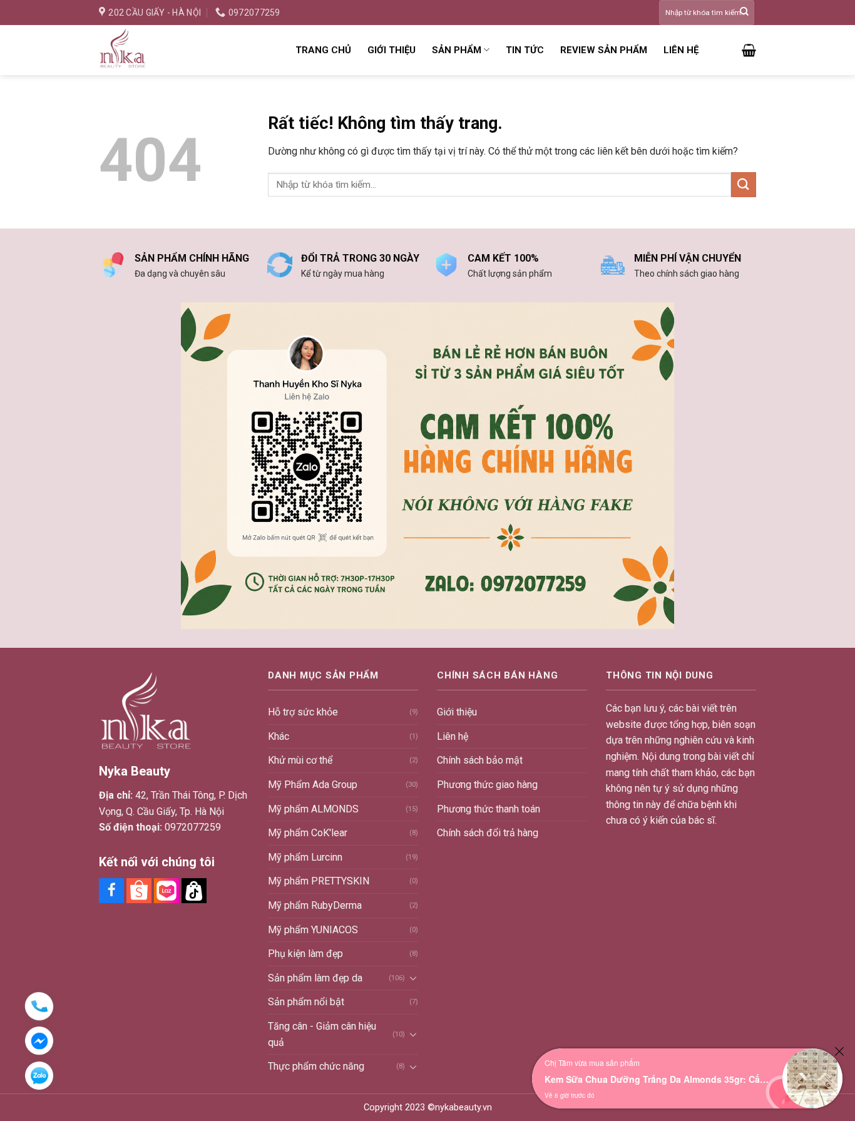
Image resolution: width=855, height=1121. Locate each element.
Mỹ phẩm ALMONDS (313, 809)
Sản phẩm (456, 50)
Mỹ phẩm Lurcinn (305, 857)
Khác (278, 736)
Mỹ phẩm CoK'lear (307, 833)
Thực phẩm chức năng (316, 1066)
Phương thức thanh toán (488, 809)
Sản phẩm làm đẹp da (315, 978)
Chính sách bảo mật (480, 760)
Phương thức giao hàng (487, 785)
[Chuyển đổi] (413, 977)
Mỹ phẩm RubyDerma (315, 905)
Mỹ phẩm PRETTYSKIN (318, 881)
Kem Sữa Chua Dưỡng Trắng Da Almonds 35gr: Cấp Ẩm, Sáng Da (657, 1079)
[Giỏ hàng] (749, 50)
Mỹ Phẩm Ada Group (312, 785)
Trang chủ (323, 50)
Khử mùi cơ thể (300, 760)
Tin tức (525, 50)
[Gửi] (744, 12)
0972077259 (193, 827)
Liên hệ (681, 50)
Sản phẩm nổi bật (306, 1002)
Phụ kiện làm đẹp (305, 954)
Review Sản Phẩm (603, 50)
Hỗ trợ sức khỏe (303, 712)
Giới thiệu (391, 50)
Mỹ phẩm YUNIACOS (313, 930)
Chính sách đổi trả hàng (487, 833)
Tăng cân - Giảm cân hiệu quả (322, 1034)
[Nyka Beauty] (188, 50)
